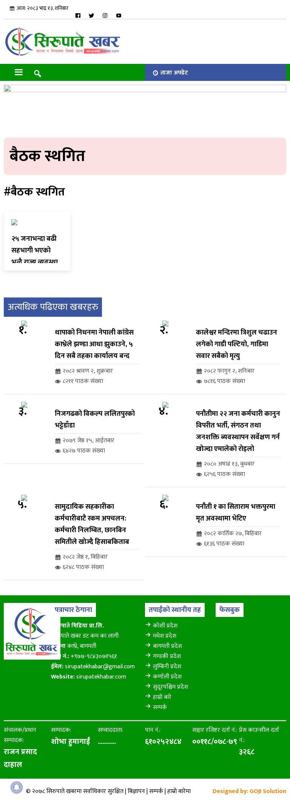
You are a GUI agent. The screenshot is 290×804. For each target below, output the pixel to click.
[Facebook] (78, 15)
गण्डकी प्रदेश (167, 656)
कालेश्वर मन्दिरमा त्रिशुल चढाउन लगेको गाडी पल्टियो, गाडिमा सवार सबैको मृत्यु (236, 344)
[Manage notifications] (17, 787)
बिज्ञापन (136, 791)
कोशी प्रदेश (165, 626)
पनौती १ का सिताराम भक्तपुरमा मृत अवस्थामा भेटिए (235, 512)
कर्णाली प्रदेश (167, 677)
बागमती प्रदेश (167, 646)
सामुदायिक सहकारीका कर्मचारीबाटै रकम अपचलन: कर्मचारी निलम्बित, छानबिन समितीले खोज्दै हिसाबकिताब (92, 524)
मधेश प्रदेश (164, 636)
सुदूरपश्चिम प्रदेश (170, 687)
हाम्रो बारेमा (179, 791)
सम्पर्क (160, 707)
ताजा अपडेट (174, 73)
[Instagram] (105, 15)
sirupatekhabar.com (101, 677)
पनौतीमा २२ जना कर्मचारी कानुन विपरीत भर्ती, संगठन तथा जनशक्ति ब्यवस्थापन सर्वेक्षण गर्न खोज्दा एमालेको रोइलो (238, 431)
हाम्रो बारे (162, 697)
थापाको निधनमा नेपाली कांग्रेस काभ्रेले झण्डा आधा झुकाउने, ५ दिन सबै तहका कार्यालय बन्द (94, 344)
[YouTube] (119, 15)
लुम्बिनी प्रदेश (167, 666)
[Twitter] (91, 15)
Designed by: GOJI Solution (249, 791)
